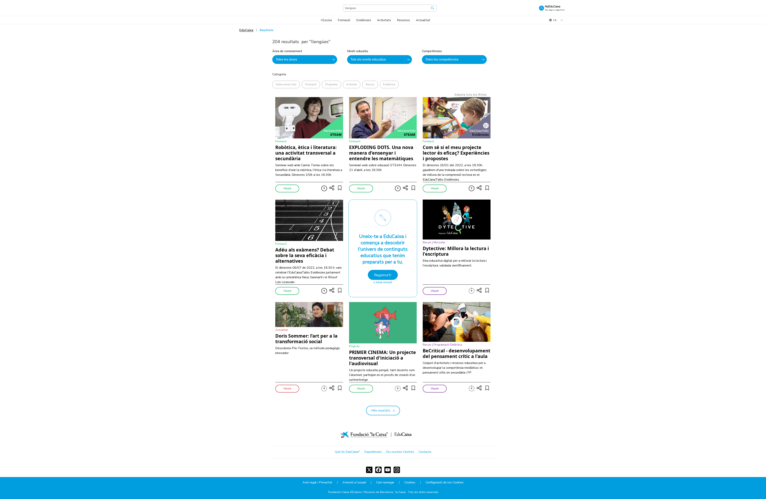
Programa (331, 84)
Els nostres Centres (400, 452)
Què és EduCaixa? (347, 452)
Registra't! (382, 275)
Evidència (389, 84)
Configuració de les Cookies (444, 482)
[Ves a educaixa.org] (221, 8)
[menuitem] (326, 20)
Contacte (425, 452)
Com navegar (385, 482)
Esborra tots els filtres (470, 94)
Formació (311, 84)
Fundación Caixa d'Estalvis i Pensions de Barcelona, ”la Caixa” (367, 492)
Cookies (409, 482)
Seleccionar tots (286, 84)
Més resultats (380, 411)
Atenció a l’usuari (354, 482)
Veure (287, 188)
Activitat (351, 84)
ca (555, 20)
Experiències (373, 452)
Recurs (370, 84)
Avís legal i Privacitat (317, 482)
